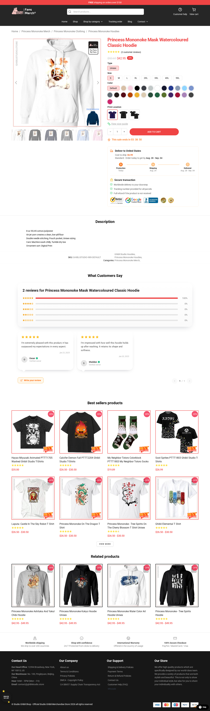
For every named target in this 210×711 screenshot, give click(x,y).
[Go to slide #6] (98, 135)
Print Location (114, 107)
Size (109, 73)
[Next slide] (98, 82)
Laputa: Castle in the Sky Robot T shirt (33, 523)
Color (110, 83)
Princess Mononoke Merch (36, 31)
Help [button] (204, 707)
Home (15, 31)
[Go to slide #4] (66, 135)
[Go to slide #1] (19, 135)
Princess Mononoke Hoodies (103, 31)
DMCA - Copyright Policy (71, 680)
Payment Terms (115, 671)
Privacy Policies (67, 676)
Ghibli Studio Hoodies (125, 254)
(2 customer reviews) (131, 52)
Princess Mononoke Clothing (69, 31)
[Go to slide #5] (82, 135)
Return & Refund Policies (119, 676)
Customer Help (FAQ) (118, 684)
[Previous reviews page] (174, 381)
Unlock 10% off (6, 697)
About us (64, 667)
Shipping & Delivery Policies (120, 667)
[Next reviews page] (189, 381)
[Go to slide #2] (35, 135)
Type (109, 63)
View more (105, 544)
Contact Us (113, 680)
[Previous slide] (16, 82)
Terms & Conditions (69, 671)
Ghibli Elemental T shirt (168, 523)
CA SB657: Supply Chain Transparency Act (80, 684)
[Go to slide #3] (51, 135)
